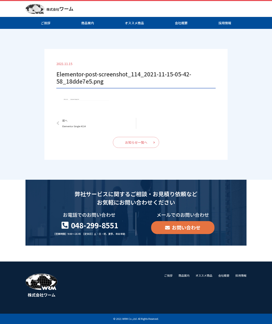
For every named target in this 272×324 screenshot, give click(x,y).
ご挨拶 (45, 22)
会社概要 (181, 22)
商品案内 (87, 22)
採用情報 (224, 22)
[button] (136, 142)
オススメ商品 (134, 22)
